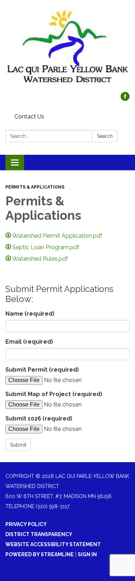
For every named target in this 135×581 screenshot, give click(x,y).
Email (29, 341)
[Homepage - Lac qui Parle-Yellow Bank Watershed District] (67, 49)
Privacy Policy (26, 524)
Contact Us (29, 116)
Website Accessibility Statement (53, 544)
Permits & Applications (34, 187)
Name (29, 313)
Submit (18, 445)
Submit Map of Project (53, 394)
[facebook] (125, 99)
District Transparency (38, 534)
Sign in (87, 554)
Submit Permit (42, 369)
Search (105, 136)
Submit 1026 (38, 418)
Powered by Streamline (39, 554)
